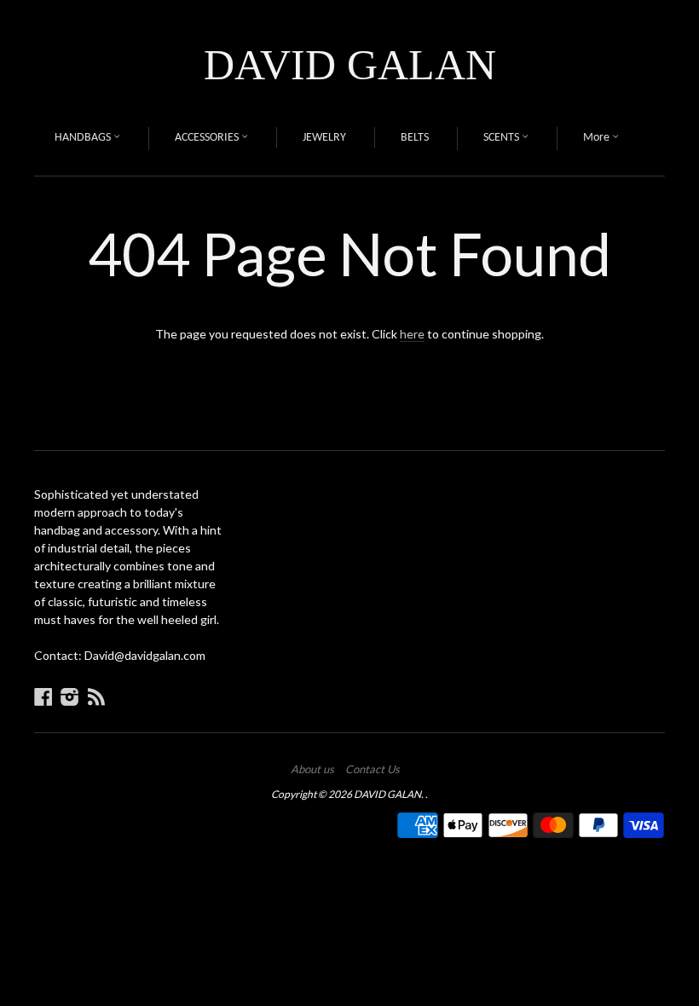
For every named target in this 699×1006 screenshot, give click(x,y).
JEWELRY (324, 137)
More (597, 137)
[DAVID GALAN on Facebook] (43, 696)
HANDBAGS (84, 137)
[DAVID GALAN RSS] (96, 696)
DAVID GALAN (350, 65)
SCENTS (502, 137)
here (412, 334)
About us (312, 769)
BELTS (415, 137)
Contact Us (372, 769)
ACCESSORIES (208, 137)
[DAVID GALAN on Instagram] (70, 696)
